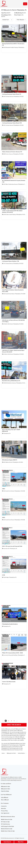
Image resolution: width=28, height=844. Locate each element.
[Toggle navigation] (25, 3)
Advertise (3, 808)
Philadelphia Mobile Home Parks (17, 743)
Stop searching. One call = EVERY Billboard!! (11, 430)
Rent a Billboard (5, 799)
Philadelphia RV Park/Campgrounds (10, 745)
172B (3, 575)
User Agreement (5, 813)
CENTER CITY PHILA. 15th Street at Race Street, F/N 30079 (13, 351)
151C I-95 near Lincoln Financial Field (12, 546)
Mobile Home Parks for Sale (8, 831)
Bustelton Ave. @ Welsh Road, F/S (11, 380)
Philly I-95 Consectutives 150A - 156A (12, 653)
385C (3, 488)
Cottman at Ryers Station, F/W (10, 261)
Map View (20, 842)
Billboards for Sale (5, 786)
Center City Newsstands (8, 681)
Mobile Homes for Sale (6, 819)
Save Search (7, 842)
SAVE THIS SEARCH (14, 725)
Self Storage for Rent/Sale (7, 826)
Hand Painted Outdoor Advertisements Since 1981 (13, 290)
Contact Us (4, 806)
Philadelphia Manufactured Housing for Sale (12, 749)
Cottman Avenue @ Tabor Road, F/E (11, 94)
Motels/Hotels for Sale (6, 828)
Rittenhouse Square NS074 (9, 460)
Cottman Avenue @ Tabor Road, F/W (12, 123)
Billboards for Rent (5, 788)
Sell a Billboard (4, 797)
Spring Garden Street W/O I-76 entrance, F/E (13, 44)
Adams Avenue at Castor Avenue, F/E (12, 151)
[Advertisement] (14, 703)
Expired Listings (5, 791)
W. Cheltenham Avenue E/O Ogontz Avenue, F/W (13, 181)
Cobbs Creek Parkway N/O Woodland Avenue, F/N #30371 (12, 211)
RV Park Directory (5, 824)
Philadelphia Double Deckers (10, 624)
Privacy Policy (4, 810)
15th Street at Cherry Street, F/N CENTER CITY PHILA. (13, 321)
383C (3, 517)
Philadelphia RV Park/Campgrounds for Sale (12, 748)
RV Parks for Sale (5, 821)
